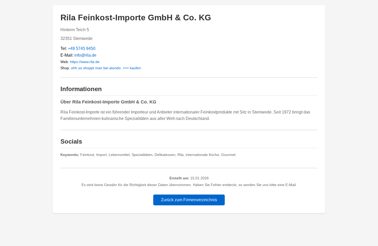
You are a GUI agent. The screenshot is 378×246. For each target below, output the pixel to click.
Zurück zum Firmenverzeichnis (189, 200)
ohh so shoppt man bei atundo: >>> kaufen (106, 68)
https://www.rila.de (85, 62)
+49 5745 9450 (81, 48)
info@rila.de (85, 55)
